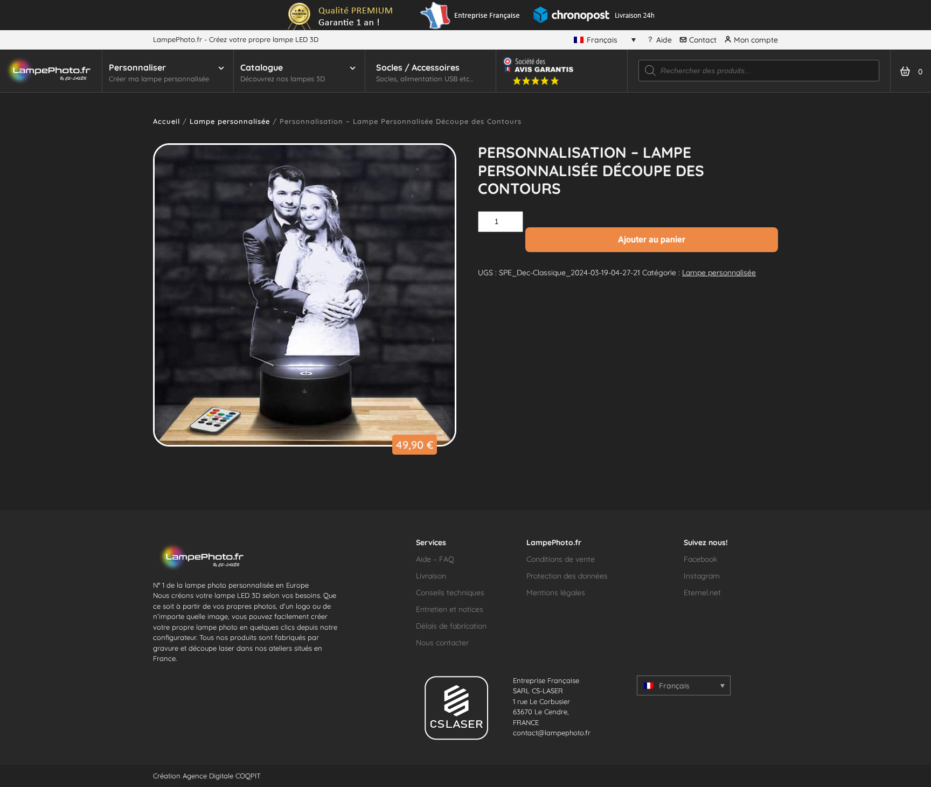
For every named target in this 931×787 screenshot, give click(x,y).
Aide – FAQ (435, 559)
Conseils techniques (450, 592)
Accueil (166, 121)
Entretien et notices (449, 609)
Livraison (431, 576)
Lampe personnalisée (230, 121)
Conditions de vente (560, 559)
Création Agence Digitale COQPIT (207, 775)
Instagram (702, 576)
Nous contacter (442, 642)
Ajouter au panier (651, 239)
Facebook (700, 559)
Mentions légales (555, 592)
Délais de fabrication (451, 626)
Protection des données (567, 576)
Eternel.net (702, 592)
